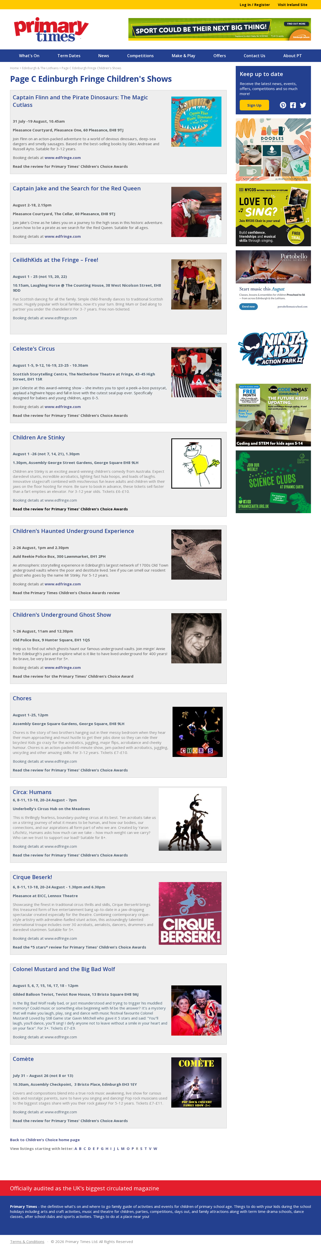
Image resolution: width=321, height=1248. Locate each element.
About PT (292, 55)
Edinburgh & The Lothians (40, 68)
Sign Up (254, 105)
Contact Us (254, 55)
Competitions (140, 55)
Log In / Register (255, 4)
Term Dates (69, 55)
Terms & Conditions (27, 1241)
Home (14, 68)
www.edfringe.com (63, 157)
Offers (219, 55)
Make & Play (183, 55)
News (103, 55)
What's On (29, 55)
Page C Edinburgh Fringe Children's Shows (91, 68)
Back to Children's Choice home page (45, 1139)
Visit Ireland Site (292, 4)
